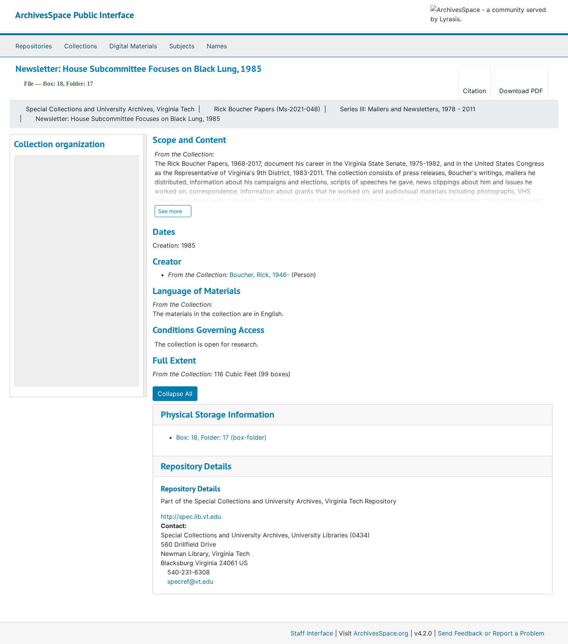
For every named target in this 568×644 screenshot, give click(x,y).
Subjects (181, 46)
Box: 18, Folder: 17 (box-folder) (221, 437)
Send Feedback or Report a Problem (491, 633)
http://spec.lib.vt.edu (191, 516)
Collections (80, 46)
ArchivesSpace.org (381, 633)
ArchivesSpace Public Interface (74, 15)
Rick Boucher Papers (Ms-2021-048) (267, 109)
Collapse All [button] (175, 394)
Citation (474, 91)
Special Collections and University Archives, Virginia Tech (110, 109)
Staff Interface (312, 633)
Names (217, 46)
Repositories (33, 46)
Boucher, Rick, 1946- (259, 275)
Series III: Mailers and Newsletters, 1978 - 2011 (407, 109)
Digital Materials (133, 46)
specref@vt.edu (190, 581)
